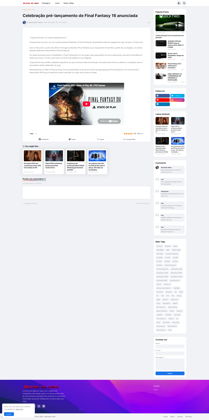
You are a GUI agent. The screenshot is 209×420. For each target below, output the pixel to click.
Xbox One (176, 322)
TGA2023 (168, 315)
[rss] (44, 406)
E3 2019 (159, 261)
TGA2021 (159, 315)
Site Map (188, 417)
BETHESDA (160, 250)
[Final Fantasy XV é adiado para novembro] (161, 66)
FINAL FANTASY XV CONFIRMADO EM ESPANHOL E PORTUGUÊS (175, 77)
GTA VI (159, 284)
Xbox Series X (161, 330)
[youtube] (163, 100)
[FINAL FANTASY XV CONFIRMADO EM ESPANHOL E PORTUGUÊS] (161, 76)
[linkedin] (163, 104)
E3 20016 (159, 257)
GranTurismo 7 (175, 280)
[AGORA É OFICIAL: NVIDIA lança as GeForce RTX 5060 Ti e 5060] (161, 43)
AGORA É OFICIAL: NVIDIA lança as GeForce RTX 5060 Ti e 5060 (176, 44)
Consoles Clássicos (172, 254)
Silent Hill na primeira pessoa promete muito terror (53, 165)
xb (177, 318)
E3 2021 (175, 261)
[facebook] (163, 96)
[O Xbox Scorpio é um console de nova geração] (170, 23)
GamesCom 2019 (176, 273)
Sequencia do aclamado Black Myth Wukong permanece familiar (75, 166)
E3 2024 (159, 265)
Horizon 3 (167, 284)
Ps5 (33, 9)
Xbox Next (166, 322)
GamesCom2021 (162, 280)
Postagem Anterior (30, 203)
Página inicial (27, 9)
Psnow (179, 296)
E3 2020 (167, 261)
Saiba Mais (19, 409)
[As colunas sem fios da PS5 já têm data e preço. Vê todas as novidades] (97, 155)
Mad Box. (177, 288)
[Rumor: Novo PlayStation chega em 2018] (161, 56)
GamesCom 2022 (176, 276)
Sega (158, 299)
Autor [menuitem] (57, 3)
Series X (165, 299)
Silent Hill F (174, 299)
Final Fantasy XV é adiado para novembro (174, 66)
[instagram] (39, 406)
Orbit (181, 292)
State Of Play (172, 307)
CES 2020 (160, 254)
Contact (180, 417)
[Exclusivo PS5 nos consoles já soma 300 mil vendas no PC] (32, 155)
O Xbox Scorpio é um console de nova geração (170, 36)
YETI (170, 330)
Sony (158, 303)
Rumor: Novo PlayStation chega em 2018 (176, 55)
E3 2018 (175, 257)
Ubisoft (171, 318)
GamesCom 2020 (162, 276)
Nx (175, 292)
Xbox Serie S (161, 326)
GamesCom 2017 (176, 269)
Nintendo (169, 292)
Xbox (158, 322)
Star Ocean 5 (161, 307)
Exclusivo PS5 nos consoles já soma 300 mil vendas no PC (32, 165)
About (172, 417)
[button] (179, 3)
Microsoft (160, 292)
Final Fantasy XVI (162, 269)
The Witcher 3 (161, 318)
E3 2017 (167, 257)
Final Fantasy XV (170, 265)
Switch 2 (179, 311)
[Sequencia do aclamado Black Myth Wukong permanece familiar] (75, 155)
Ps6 (173, 296)
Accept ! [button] (9, 414)
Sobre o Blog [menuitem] (68, 3)
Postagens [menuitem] (46, 3)
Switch (172, 311)
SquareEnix (166, 303)
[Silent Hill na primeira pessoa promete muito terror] (54, 155)
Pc (157, 296)
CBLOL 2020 (176, 250)
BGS (168, 250)
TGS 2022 (177, 315)
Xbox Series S (172, 326)
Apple (175, 246)
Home (156, 390)
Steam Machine (162, 311)
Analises (167, 246)
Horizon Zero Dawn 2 (164, 288)
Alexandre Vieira (50, 417)
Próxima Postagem (142, 203)
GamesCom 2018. (162, 273)
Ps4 (162, 296)
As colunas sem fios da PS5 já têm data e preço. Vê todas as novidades (97, 166)
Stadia (175, 303)
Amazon (159, 246)
